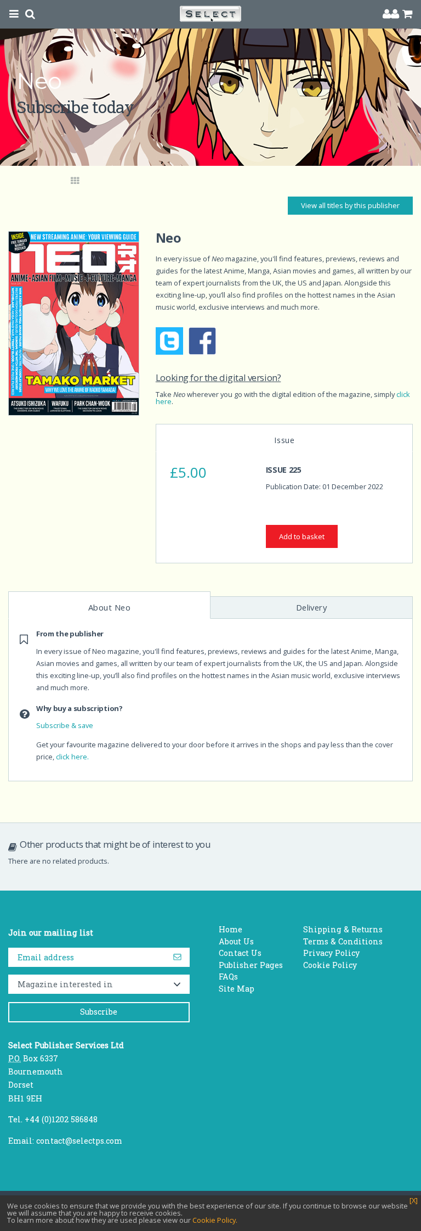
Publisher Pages (251, 965)
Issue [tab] (284, 439)
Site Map (236, 988)
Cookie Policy (330, 965)
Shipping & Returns (343, 929)
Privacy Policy (331, 953)
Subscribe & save (64, 725)
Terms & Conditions (343, 941)
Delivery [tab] (311, 607)
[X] (413, 1200)
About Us (236, 941)
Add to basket (302, 536)
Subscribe (98, 1011)
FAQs (228, 976)
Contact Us (240, 953)
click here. (72, 757)
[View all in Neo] (75, 181)
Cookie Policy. (214, 1220)
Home (230, 929)
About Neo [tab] (109, 607)
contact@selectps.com (79, 1140)
